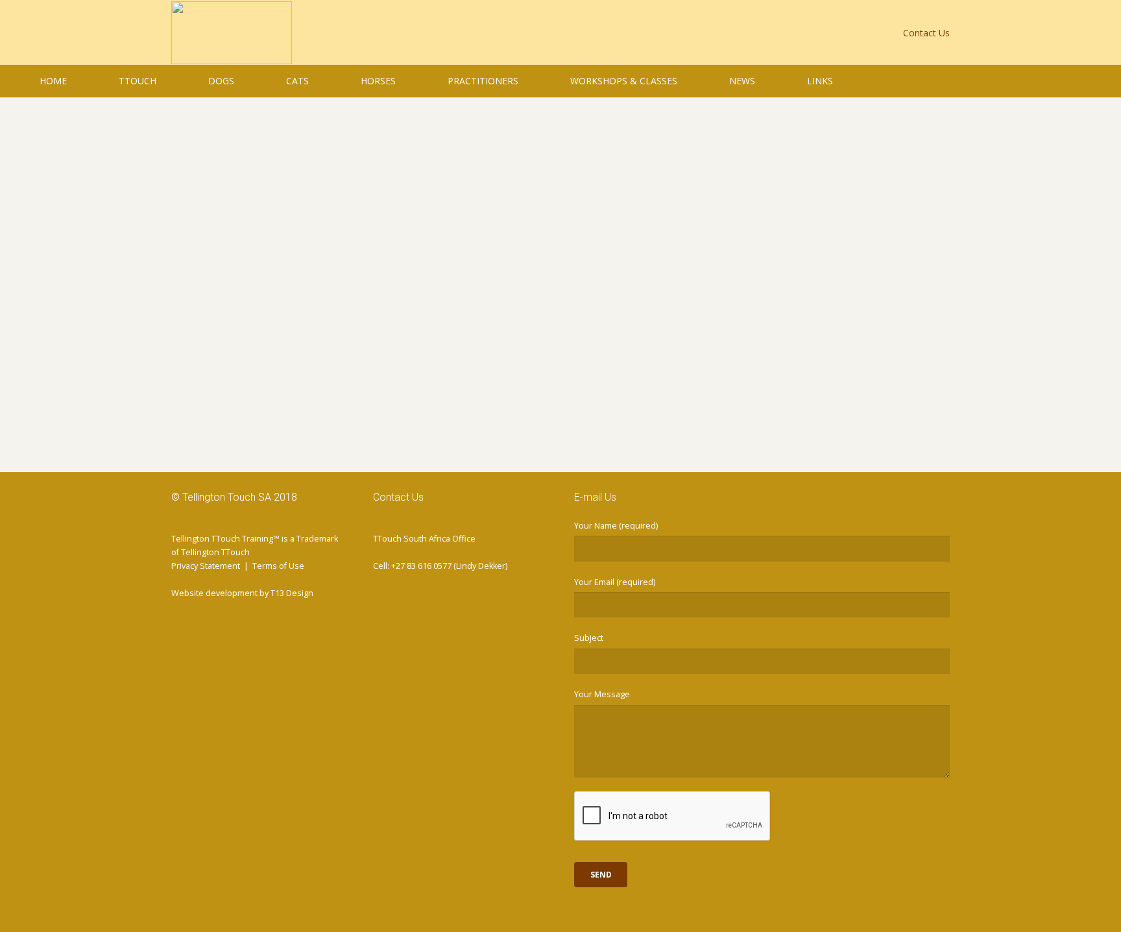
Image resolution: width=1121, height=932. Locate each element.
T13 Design (292, 593)
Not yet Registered (637, 370)
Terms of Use (278, 565)
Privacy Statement (205, 565)
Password (444, 206)
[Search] (1070, 80)
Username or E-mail (467, 150)
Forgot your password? (560, 409)
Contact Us (926, 33)
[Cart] (1095, 81)
